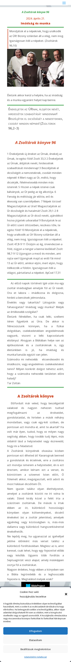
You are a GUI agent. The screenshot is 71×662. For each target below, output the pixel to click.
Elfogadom (35, 631)
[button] (66, 594)
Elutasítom (35, 640)
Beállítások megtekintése (35, 649)
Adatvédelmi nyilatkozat (35, 657)
